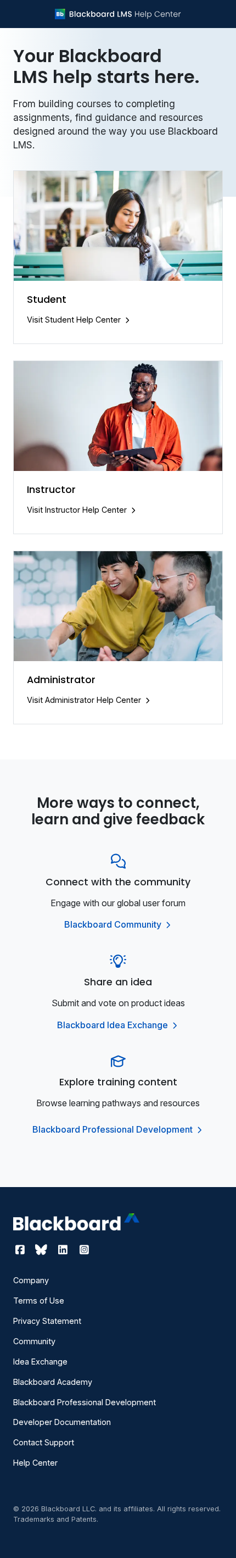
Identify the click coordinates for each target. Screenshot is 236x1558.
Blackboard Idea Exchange (113, 1024)
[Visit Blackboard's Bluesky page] (42, 1249)
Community (34, 1341)
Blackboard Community (114, 924)
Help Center (35, 1462)
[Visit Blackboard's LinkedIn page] (64, 1249)
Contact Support (43, 1442)
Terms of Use (38, 1300)
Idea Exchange (40, 1361)
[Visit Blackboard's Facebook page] (21, 1249)
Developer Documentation (62, 1422)
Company (31, 1280)
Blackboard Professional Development (113, 1129)
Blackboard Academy (52, 1382)
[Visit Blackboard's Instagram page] (84, 1249)
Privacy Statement (47, 1321)
